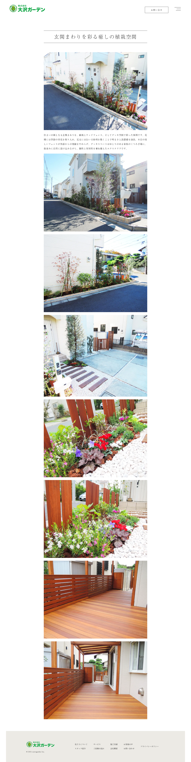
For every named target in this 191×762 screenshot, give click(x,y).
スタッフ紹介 (80, 748)
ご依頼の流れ (98, 748)
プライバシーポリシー (150, 746)
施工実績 (114, 744)
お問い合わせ (129, 748)
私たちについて (81, 744)
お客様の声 (128, 744)
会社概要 (114, 748)
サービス (97, 744)
